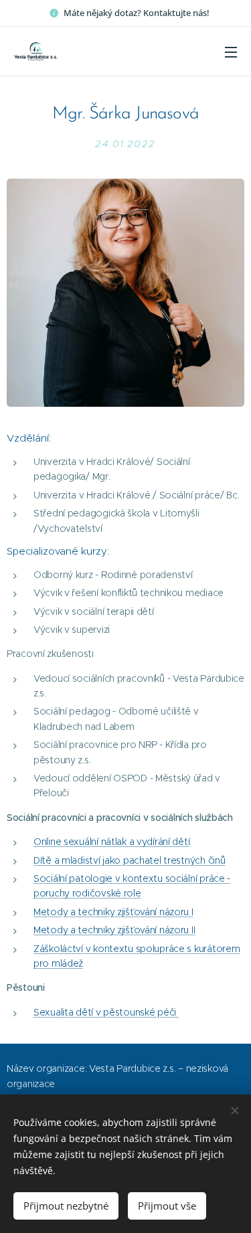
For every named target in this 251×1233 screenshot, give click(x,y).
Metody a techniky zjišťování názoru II (114, 930)
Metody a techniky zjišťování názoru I (113, 912)
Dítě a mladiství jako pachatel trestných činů (129, 860)
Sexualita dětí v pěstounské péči (106, 1012)
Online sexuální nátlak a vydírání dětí (111, 842)
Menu (231, 51)
